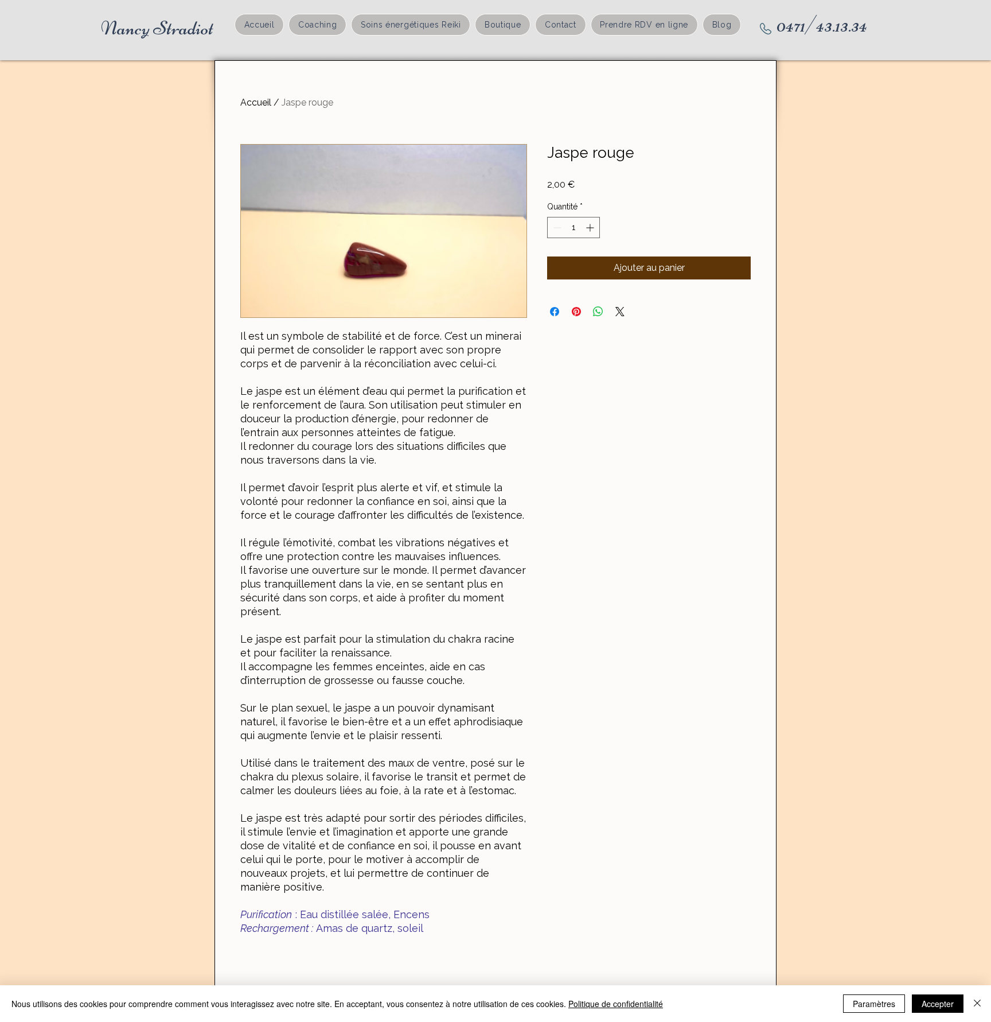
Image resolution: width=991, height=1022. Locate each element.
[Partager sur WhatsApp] (598, 311)
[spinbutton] (573, 227)
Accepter (938, 1003)
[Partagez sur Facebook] (554, 311)
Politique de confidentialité (615, 1003)
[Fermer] (977, 1003)
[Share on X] (620, 311)
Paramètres (874, 1003)
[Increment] (591, 227)
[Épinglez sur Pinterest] (576, 311)
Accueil (255, 102)
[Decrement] (556, 227)
